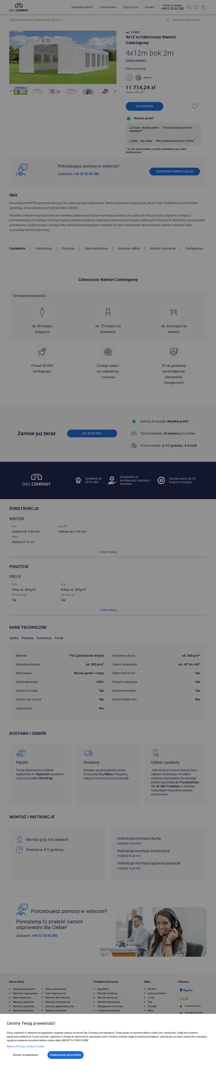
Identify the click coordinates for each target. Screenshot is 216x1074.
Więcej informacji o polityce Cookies (25, 1046)
